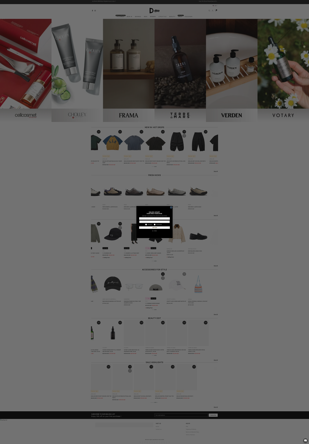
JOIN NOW (154, 227)
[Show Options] (168, 222)
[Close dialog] (171, 207)
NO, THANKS (154, 230)
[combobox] (154, 222)
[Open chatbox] (305, 440)
